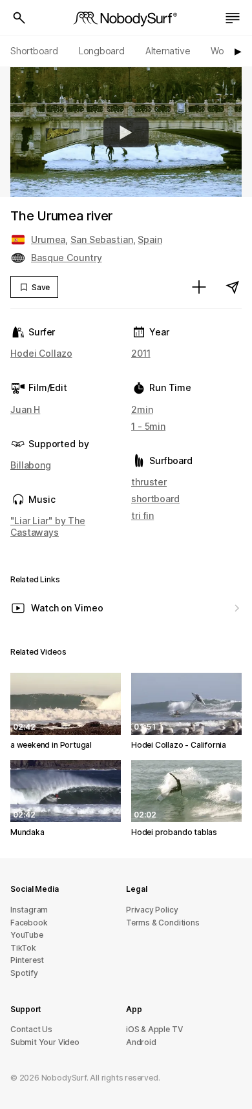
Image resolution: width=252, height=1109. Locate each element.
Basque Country (66, 257)
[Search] (19, 18)
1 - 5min (148, 426)
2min (142, 409)
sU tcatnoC (31, 1029)
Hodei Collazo (41, 353)
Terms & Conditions (163, 922)
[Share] (233, 287)
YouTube (26, 935)
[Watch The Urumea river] (126, 132)
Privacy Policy (152, 909)
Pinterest (27, 960)
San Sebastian (101, 239)
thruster (149, 481)
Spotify (24, 973)
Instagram (29, 909)
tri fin (142, 515)
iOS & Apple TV (154, 1029)
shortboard (155, 498)
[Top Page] (126, 18)
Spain (150, 239)
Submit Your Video (44, 1042)
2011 (141, 353)
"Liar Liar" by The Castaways (47, 526)
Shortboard (34, 50)
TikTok (23, 948)
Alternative (168, 50)
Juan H (25, 409)
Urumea (48, 239)
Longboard (102, 50)
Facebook (28, 922)
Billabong (30, 464)
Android (141, 1042)
